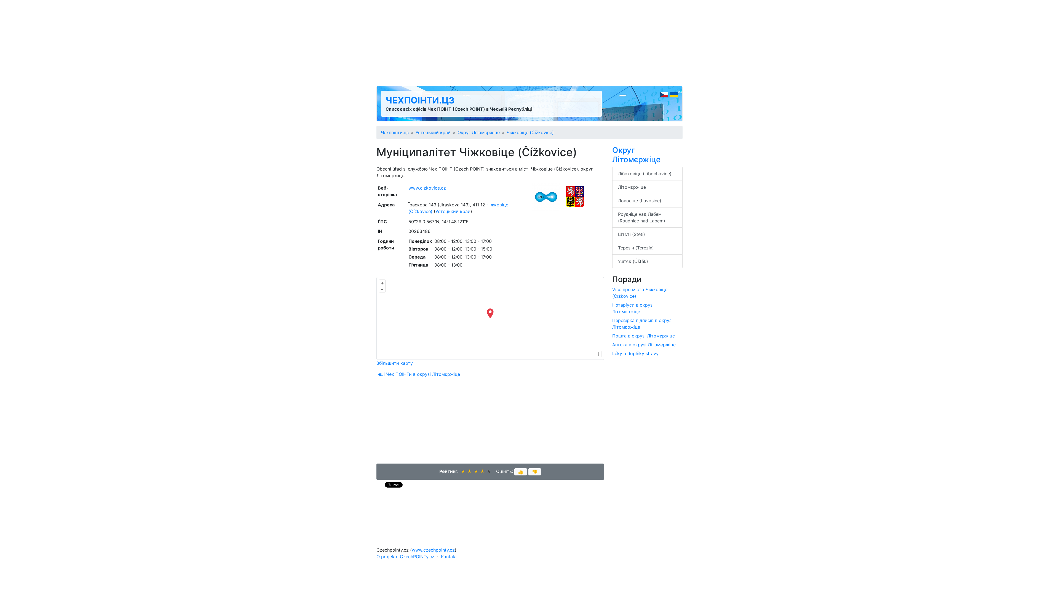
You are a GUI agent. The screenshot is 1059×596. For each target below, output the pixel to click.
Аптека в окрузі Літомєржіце (644, 344)
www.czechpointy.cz (433, 550)
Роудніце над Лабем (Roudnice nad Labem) (641, 217)
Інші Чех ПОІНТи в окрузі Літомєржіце (418, 374)
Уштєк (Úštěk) (633, 261)
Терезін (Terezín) (636, 248)
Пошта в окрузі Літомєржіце (643, 336)
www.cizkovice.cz (427, 188)
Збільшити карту (394, 363)
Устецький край (433, 132)
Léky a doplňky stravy (635, 353)
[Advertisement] (529, 43)
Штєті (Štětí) (631, 234)
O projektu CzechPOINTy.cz (405, 556)
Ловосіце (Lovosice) (639, 200)
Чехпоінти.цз (420, 100)
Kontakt (449, 556)
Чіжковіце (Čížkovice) (530, 132)
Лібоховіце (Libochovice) (645, 173)
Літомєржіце (632, 187)
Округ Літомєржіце (479, 132)
